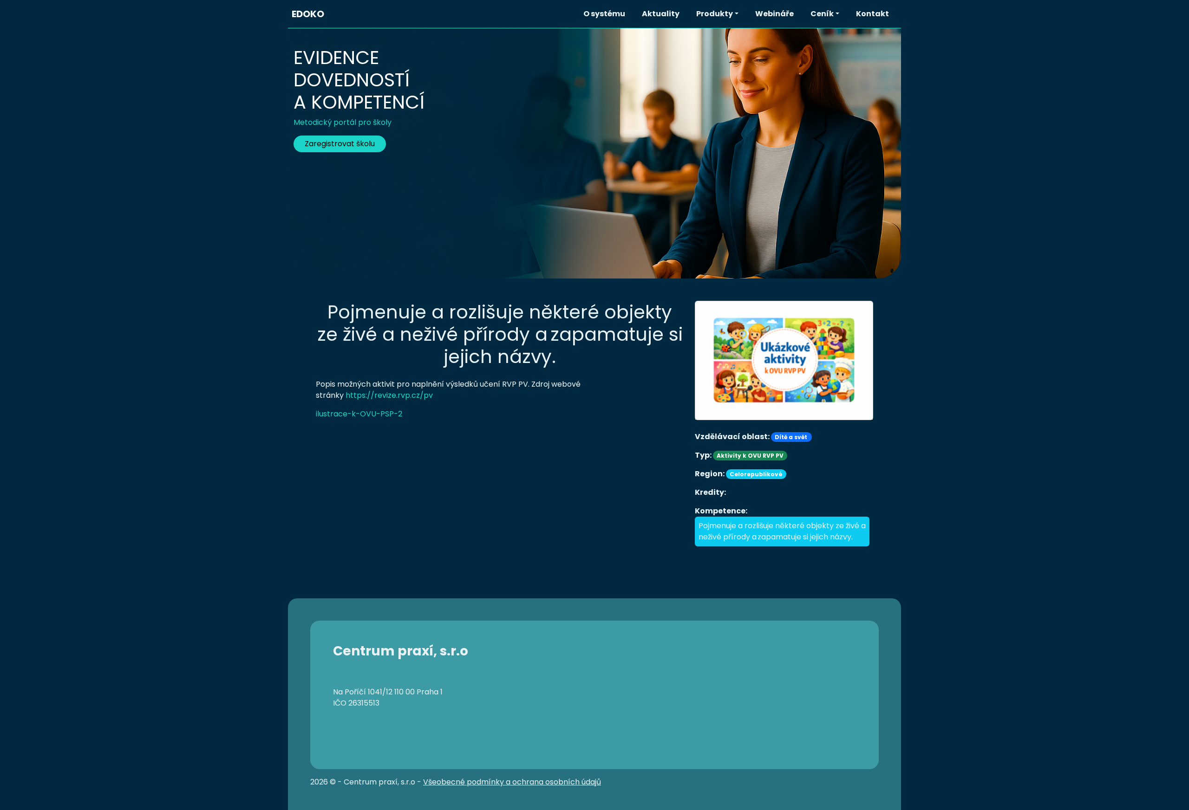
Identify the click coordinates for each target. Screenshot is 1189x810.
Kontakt (872, 13)
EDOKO (308, 13)
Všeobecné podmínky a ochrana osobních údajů (512, 782)
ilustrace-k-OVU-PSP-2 (359, 413)
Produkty (714, 13)
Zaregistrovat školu (340, 143)
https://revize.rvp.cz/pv (389, 395)
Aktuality (660, 13)
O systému (604, 13)
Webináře (774, 13)
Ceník (822, 13)
